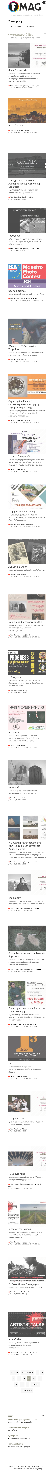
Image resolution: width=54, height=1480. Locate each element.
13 (9, 1063)
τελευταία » (27, 1390)
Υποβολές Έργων (27, 1292)
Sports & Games (17, 290)
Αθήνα (23, 469)
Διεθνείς (27, 298)
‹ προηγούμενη (27, 1372)
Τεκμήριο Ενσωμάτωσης (21, 511)
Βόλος (31, 635)
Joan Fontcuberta (17, 70)
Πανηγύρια (14, 235)
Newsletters (25, 1438)
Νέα (11, 86)
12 (16, 1384)
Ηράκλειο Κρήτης (27, 524)
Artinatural (13, 732)
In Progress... (15, 677)
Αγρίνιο (23, 574)
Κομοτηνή (38, 969)
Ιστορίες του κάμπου (19, 1229)
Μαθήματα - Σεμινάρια (21, 1024)
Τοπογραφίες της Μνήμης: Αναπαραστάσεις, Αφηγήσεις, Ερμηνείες (24, 183)
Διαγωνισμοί (18, 298)
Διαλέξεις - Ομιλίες (20, 197)
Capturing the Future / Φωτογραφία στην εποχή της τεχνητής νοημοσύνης (24, 404)
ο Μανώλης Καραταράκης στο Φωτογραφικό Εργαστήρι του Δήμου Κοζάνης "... (24, 845)
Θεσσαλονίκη (25, 420)
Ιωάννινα (31, 197)
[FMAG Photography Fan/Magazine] (27, 10)
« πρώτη (14, 1372)
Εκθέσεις (17, 130)
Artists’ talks (14, 1339)
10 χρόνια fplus (16, 1118)
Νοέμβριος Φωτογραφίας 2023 (25, 622)
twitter (19, 1447)
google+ (27, 1447)
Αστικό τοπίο (15, 125)
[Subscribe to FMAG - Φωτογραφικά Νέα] (9, 1438)
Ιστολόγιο (12, 1430)
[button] (15, 21)
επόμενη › (35, 1384)
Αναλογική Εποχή (17, 566)
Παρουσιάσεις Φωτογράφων (24, 86)
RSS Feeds (15, 1438)
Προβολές (17, 1129)
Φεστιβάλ (24, 635)
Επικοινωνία (26, 1422)
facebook (12, 1447)
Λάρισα (37, 86)
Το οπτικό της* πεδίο (19, 456)
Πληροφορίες (14, 1422)
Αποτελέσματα (28, 798)
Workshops (18, 690)
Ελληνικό (33, 1024)
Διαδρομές (14, 787)
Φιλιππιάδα (25, 1076)
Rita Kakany (14, 897)
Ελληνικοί (34, 298)
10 (34, 1378)
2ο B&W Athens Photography (23, 1284)
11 (40, 1378)
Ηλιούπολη (25, 130)
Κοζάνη (37, 862)
